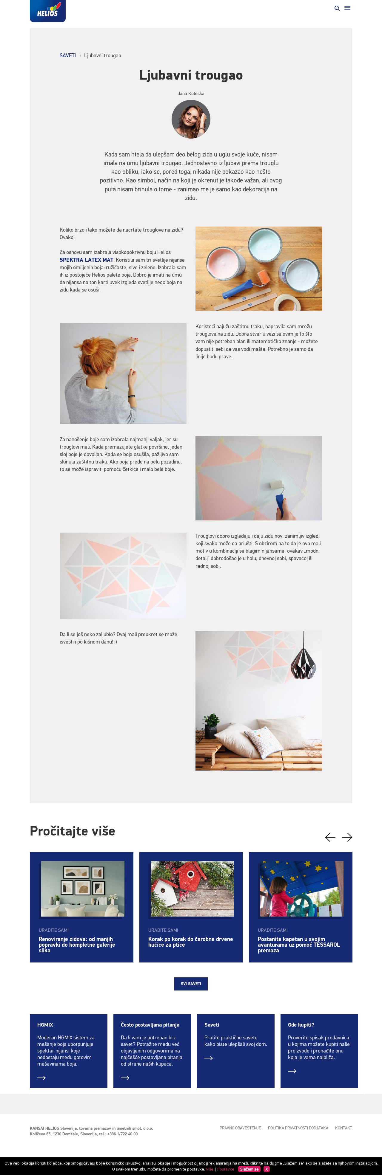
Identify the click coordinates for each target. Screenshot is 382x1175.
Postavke (225, 1169)
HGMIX (45, 1025)
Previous (330, 837)
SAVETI (68, 55)
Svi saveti (191, 984)
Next (347, 837)
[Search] (336, 8)
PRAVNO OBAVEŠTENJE (240, 1128)
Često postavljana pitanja (150, 1025)
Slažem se (249, 1169)
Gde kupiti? (301, 1025)
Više (209, 1169)
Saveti (211, 1025)
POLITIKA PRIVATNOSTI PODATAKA (298, 1128)
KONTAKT (343, 1128)
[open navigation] (347, 8)
